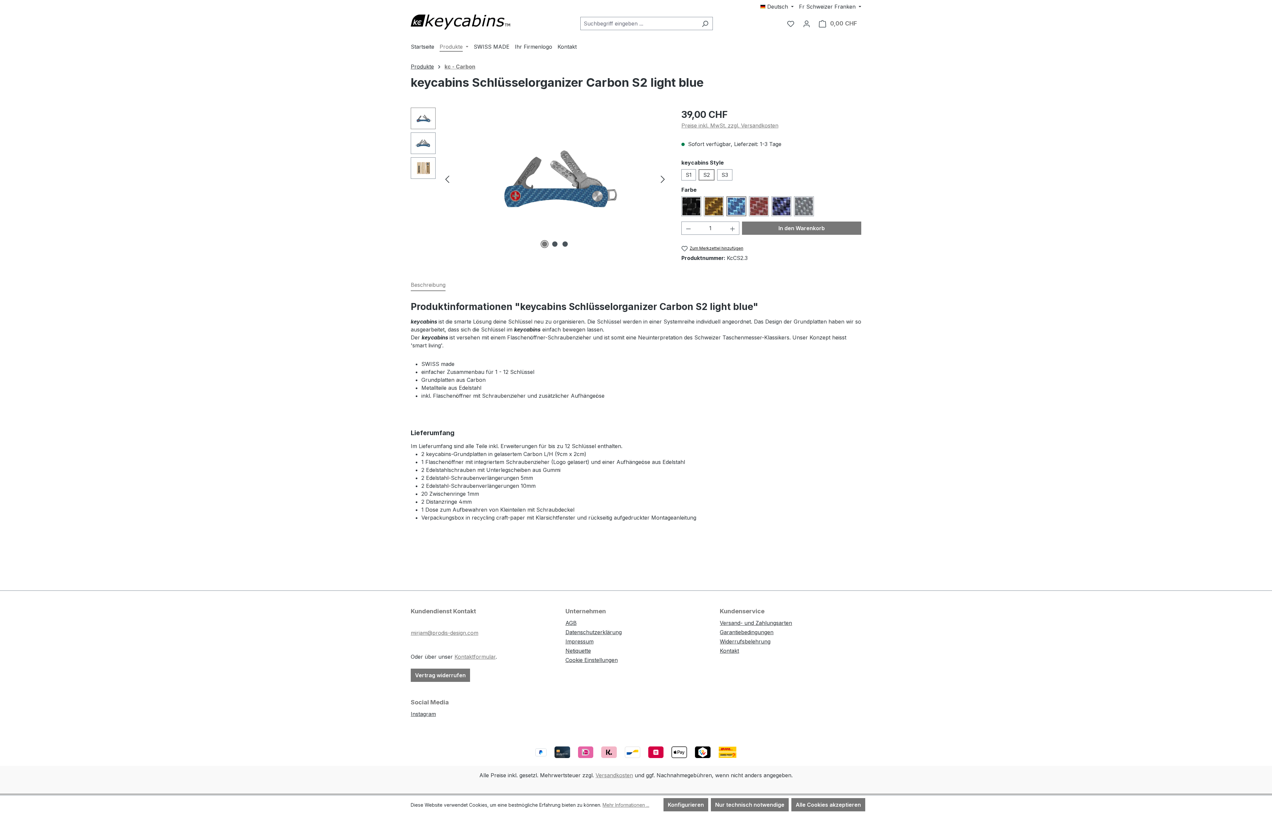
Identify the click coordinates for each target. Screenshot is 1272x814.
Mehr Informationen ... (626, 805)
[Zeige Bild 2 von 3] (554, 244)
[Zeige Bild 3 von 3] (565, 244)
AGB (571, 623)
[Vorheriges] (447, 179)
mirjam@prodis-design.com (444, 633)
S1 (689, 175)
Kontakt (729, 650)
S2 (706, 175)
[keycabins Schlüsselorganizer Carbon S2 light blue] (555, 179)
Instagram (423, 714)
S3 (724, 175)
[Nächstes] (663, 179)
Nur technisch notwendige (749, 804)
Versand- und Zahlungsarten (756, 623)
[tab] (428, 285)
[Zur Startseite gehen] (460, 22)
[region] (539, 179)
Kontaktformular (475, 656)
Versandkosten (614, 775)
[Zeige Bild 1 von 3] (544, 244)
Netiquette (578, 650)
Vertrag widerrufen (440, 675)
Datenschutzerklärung (593, 632)
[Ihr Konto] (807, 23)
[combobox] (639, 23)
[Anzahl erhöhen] (733, 228)
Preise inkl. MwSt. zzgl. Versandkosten (729, 125)
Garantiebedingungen (746, 632)
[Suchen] (705, 23)
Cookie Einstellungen (591, 660)
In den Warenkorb (801, 228)
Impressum (579, 641)
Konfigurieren (686, 804)
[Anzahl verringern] (688, 228)
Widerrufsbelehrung (745, 641)
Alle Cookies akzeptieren (828, 804)
